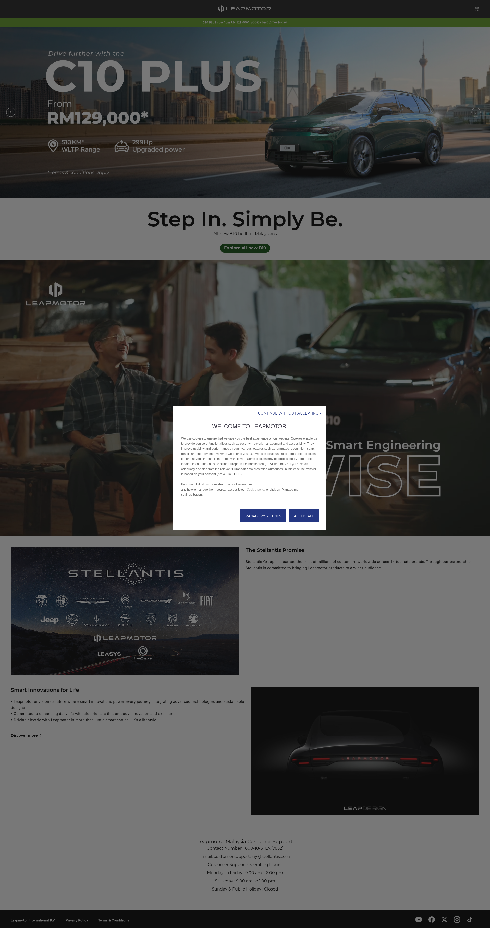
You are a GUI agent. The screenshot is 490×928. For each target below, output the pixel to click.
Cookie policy (256, 489)
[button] (290, 413)
